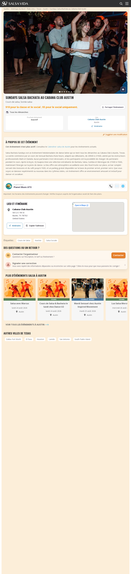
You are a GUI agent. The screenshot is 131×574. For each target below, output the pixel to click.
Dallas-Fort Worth (13, 339)
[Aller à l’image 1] (60, 92)
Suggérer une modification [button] (116, 134)
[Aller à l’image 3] (64, 91)
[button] (65, 264)
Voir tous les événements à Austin (25, 324)
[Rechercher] (121, 3)
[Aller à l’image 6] (71, 91)
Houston (40, 339)
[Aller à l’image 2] (62, 91)
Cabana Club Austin (97, 119)
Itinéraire (98, 126)
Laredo (52, 339)
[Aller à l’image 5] (69, 91)
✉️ (116, 186)
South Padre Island (82, 339)
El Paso (29, 339)
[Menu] (127, 3)
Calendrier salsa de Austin (59, 146)
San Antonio (65, 339)
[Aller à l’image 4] (66, 91)
